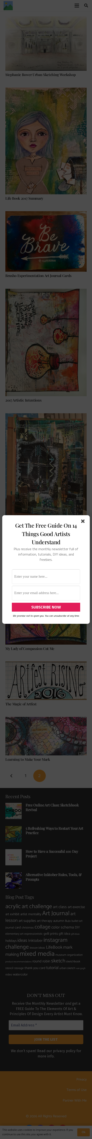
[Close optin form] (83, 522)
